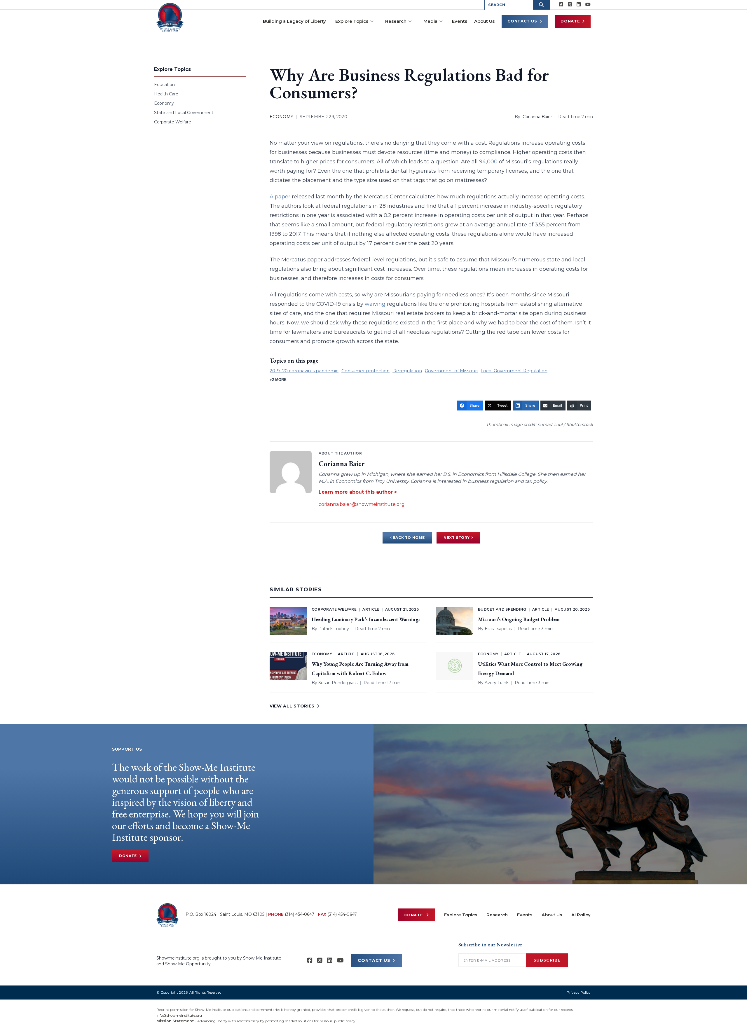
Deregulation (407, 370)
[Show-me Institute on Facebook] (561, 4)
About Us (484, 21)
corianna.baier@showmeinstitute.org (362, 504)
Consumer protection (365, 370)
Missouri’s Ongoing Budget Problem (519, 619)
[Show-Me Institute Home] (170, 17)
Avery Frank (497, 682)
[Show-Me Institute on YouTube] (588, 4)
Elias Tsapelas (498, 628)
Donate (570, 21)
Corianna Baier (537, 116)
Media (430, 21)
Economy (164, 103)
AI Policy (581, 915)
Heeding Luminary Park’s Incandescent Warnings (366, 619)
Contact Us (522, 21)
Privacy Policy (579, 992)
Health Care (166, 94)
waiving (375, 304)
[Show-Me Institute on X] (570, 4)
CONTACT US (374, 960)
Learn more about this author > (358, 492)
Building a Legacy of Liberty (294, 21)
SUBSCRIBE (547, 960)
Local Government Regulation (514, 370)
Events (459, 21)
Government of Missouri (451, 370)
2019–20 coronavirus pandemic (304, 370)
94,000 (488, 161)
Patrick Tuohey (333, 628)
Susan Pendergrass (337, 682)
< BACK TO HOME (407, 537)
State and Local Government (183, 112)
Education (164, 84)
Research (395, 21)
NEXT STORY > (458, 537)
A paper (280, 196)
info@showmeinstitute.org (179, 1015)
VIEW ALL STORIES (292, 706)
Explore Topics (351, 21)
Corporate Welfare (172, 122)
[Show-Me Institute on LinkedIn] (579, 4)
